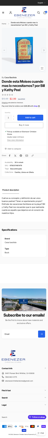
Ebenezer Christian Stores (21, 434)
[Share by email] (26, 155)
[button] (3, 12)
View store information (15, 140)
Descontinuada (16, 169)
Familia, (18, 172)
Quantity (7, 112)
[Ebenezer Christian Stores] (13, 362)
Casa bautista (10, 242)
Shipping (4, 102)
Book (7, 252)
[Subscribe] (41, 334)
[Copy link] (32, 155)
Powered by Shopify (33, 434)
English (40, 3)
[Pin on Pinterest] (21, 155)
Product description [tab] (10, 190)
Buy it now (24, 125)
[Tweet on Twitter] (15, 155)
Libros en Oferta (27, 172)
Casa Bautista (9, 77)
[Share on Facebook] (10, 155)
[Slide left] (4, 50)
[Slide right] (43, 50)
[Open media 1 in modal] (24, 50)
